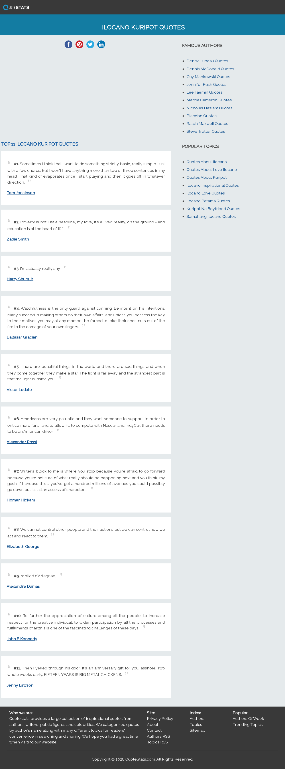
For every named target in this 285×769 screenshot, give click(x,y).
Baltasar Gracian (22, 337)
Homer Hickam (21, 500)
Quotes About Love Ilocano (212, 169)
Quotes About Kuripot (207, 177)
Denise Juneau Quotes (207, 60)
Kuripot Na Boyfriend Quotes (213, 208)
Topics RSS (157, 742)
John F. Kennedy (22, 638)
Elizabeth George (23, 546)
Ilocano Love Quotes (206, 193)
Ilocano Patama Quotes (208, 200)
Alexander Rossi (22, 441)
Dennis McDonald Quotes (210, 68)
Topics (196, 724)
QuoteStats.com (140, 759)
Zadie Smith (18, 239)
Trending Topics (248, 724)
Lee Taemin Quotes (204, 92)
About (152, 724)
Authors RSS (158, 736)
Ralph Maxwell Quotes (207, 123)
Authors (197, 718)
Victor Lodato (19, 389)
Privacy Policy (160, 718)
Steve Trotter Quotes (206, 131)
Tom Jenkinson (21, 192)
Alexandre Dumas (23, 586)
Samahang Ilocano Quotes (211, 216)
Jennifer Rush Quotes (206, 84)
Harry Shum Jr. (20, 278)
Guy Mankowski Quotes (208, 76)
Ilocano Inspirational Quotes (213, 185)
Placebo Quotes (202, 115)
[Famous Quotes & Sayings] (15, 9)
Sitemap (197, 730)
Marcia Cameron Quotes (209, 100)
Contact (154, 730)
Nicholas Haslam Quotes (209, 108)
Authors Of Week (248, 718)
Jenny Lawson (20, 685)
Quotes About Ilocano (207, 161)
